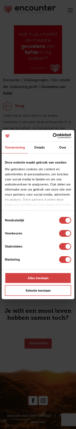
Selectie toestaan (38, 290)
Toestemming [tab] (15, 147)
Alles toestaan (38, 278)
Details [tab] (39, 147)
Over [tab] (62, 147)
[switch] (65, 233)
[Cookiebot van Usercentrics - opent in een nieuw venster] (53, 136)
